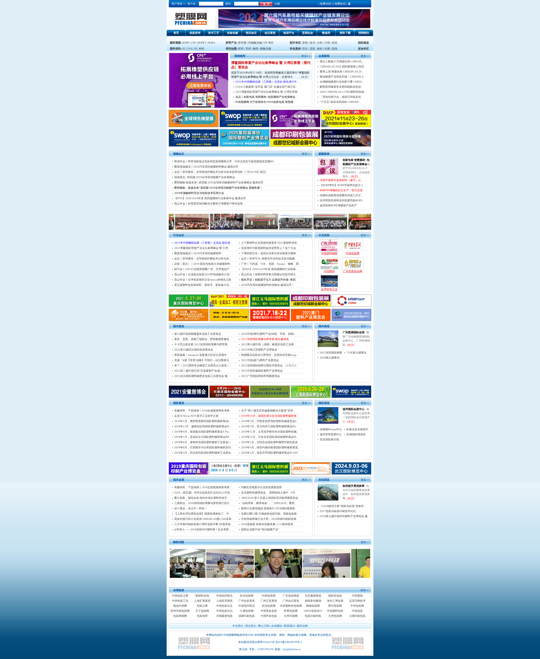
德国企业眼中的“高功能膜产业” (260, 529)
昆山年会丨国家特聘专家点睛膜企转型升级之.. (269, 274)
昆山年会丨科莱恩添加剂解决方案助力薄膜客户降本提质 (208, 203)
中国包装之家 (180, 595)
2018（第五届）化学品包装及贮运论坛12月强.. (202, 492)
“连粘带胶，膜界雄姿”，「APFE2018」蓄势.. (268, 503)
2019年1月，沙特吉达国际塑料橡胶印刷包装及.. (270, 442)
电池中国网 (180, 605)
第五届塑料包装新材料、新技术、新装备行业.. (202, 284)
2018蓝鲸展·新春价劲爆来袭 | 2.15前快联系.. (267, 524)
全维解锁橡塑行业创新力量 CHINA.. (341, 81)
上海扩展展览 (202, 600)
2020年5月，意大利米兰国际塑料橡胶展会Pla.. (269, 426)
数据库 (326, 32)
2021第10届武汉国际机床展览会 (193, 349)
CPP (193, 42)
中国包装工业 (180, 600)
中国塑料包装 (335, 610)
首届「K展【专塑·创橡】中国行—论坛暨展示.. (202, 360)
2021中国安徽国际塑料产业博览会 (262, 370)
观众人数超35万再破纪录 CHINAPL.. (342, 61)
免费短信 (340, 3)
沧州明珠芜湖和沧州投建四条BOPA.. (342, 200)
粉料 (201, 48)
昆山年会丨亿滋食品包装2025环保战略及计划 (202, 274)
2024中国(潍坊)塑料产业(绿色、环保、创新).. (268, 333)
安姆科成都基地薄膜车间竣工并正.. (341, 195)
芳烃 (248, 48)
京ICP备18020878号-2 (288, 642)
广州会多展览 (246, 600)
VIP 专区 (268, 42)
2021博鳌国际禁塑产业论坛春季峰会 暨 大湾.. (201, 248)
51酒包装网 (247, 610)
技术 (312, 42)
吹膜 (327, 48)
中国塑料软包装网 (291, 605)
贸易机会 (307, 32)
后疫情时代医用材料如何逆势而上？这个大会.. (269, 248)
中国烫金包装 (269, 610)
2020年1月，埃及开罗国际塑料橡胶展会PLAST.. (270, 452)
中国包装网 (352, 253)
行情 (327, 42)
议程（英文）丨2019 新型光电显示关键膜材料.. (202, 263)
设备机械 (232, 32)
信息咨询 (194, 32)
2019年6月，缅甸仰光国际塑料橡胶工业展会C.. (202, 442)
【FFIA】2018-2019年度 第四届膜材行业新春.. (269, 269)
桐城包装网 (313, 605)
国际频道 (363, 42)
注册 (276, 3)
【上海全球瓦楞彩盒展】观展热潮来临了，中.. (202, 513)
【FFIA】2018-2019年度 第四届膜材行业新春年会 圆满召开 (210, 198)
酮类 (255, 48)
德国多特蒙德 (313, 600)
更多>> (365, 56)
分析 (320, 42)
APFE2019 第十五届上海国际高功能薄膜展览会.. (270, 497)
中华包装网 (357, 605)
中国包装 (357, 610)
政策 (334, 42)
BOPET (202, 42)
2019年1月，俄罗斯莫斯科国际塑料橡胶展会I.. (202, 421)
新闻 (305, 42)
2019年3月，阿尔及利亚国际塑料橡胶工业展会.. (203, 452)
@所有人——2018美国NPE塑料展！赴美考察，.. (203, 529)
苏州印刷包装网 (180, 610)
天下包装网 (202, 610)
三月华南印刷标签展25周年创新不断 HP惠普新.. (203, 524)
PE (183, 48)
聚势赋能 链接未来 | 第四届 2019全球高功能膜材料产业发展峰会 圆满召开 (218, 182)
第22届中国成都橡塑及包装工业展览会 (197, 333)
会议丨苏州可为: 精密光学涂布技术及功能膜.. (268, 258)
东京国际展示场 (329, 439)
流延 (312, 48)
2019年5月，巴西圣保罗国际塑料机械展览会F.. (269, 421)
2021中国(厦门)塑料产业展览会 (260, 360)
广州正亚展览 (269, 600)
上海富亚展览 (224, 600)
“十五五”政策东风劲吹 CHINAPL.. (340, 102)
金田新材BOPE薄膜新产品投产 (338, 205)
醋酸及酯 (265, 48)
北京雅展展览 (313, 595)
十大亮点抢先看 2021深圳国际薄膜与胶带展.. (201, 344)
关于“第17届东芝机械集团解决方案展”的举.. (267, 410)
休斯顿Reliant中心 (331, 429)
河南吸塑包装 (224, 615)
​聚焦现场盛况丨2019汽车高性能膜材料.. (198, 253)
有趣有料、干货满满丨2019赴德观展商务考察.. (202, 410)
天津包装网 (335, 615)
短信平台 (288, 32)
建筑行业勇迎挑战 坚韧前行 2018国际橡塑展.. (268, 508)
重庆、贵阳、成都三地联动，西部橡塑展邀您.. (202, 339)
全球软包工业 (329, 289)
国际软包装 (335, 595)
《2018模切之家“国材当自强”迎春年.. (342, 506)
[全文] (354, 176)
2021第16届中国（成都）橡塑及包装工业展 (267, 344)
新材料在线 (202, 595)
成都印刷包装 (246, 615)
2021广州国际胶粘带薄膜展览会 (260, 376)
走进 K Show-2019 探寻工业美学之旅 (196, 415)
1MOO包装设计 (313, 610)
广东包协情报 (291, 595)
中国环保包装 (269, 615)
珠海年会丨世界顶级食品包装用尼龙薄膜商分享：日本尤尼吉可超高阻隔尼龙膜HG (224, 161)
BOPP (185, 42)
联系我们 (289, 625)
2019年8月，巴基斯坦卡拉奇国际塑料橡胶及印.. (203, 447)
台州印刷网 (291, 615)
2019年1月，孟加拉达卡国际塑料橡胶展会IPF (201, 436)
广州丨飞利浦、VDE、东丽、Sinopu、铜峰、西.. (270, 263)
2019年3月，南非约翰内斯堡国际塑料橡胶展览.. (270, 447)
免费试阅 (325, 3)
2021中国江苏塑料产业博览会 (259, 349)
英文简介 (250, 625)
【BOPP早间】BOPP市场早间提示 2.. (342, 185)
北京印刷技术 (357, 600)
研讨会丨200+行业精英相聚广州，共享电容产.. (202, 269)
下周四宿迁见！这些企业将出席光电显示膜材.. (269, 253)
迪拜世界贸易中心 (331, 434)
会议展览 (270, 32)
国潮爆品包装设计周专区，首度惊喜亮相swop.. (269, 354)
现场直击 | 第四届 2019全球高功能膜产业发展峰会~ (205, 177)
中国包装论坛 (224, 610)
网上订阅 (263, 625)
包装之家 (202, 605)
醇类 (241, 48)
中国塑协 (329, 271)
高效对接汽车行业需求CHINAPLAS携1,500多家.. (203, 518)
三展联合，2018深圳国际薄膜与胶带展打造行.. (202, 503)
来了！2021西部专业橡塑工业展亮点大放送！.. (202, 365)
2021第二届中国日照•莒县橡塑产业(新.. (198, 370)
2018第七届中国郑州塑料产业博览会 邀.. (344, 516)
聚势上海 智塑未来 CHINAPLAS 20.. (341, 71)
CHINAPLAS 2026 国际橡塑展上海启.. (342, 66)
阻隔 (334, 48)
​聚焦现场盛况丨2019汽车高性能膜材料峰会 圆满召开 (206, 166)
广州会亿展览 (291, 600)
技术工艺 (213, 32)
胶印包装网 (335, 605)
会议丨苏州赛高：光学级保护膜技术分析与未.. (202, 258)
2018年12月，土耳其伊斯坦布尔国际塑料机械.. (269, 431)
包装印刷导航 (313, 615)
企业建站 (276, 625)
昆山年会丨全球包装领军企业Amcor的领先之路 (202, 279)
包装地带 (202, 615)
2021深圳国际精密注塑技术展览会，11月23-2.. (269, 365)
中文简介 (237, 625)
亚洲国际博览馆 (356, 434)
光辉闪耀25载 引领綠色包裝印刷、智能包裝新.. (269, 513)
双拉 (305, 48)
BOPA (211, 42)
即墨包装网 (291, 610)
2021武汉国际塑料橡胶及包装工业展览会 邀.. (201, 376)
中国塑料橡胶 (329, 253)
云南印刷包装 (357, 615)
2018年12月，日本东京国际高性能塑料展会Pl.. (269, 436)
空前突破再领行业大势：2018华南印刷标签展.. (269, 518)
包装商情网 (180, 615)
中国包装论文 (224, 605)
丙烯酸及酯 (255, 42)
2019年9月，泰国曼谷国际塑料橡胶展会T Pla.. (202, 431)
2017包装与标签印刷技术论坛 (338, 511)
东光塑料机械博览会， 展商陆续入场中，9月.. (269, 492)
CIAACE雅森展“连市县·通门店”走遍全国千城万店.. (266, 86)
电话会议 (251, 32)
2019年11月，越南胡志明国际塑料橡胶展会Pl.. (202, 426)
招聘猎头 (363, 32)
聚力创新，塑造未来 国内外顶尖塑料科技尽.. (201, 497)
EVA (189, 48)
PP (195, 48)
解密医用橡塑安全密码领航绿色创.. (341, 86)
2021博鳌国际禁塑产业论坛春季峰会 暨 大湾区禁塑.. (267, 91)
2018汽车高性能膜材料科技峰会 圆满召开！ (267, 284)
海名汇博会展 (335, 600)
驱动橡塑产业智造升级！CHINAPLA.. (342, 76)
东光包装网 (246, 595)
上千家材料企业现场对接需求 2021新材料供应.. (269, 242)
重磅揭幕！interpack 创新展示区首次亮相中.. (201, 354)
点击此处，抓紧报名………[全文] (288, 76)
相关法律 (302, 625)
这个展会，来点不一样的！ (190, 508)
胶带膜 (242, 42)
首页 (176, 32)
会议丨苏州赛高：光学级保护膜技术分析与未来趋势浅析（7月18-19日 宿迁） (221, 171)
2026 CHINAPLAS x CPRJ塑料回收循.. (342, 91)
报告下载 (345, 32)
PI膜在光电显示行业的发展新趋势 (261, 487)
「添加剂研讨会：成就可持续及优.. (341, 96)
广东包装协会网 (352, 271)
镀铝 (320, 48)
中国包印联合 (224, 595)
